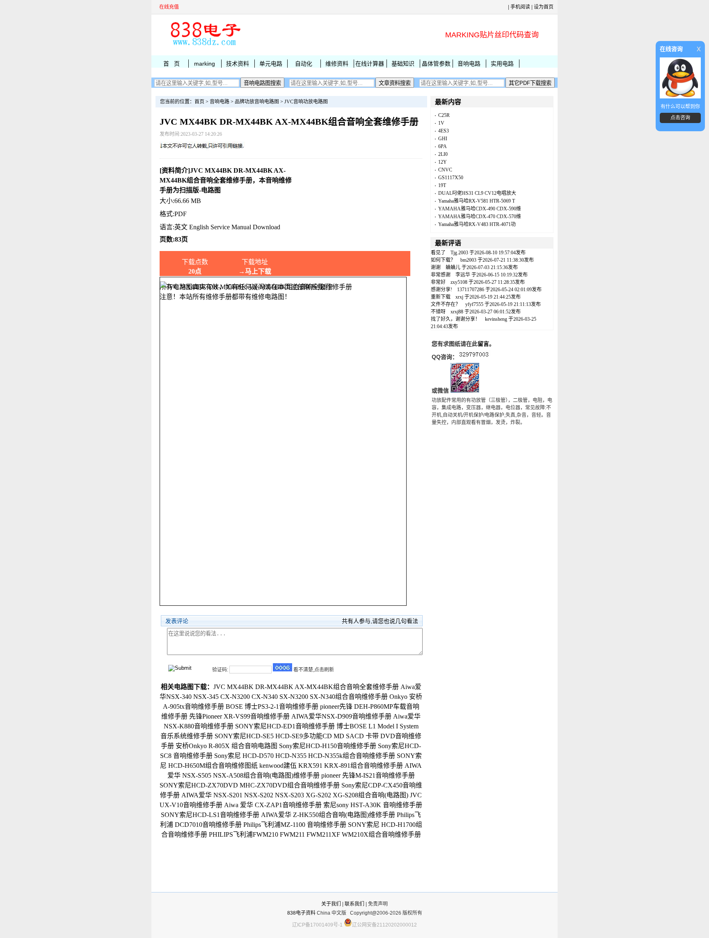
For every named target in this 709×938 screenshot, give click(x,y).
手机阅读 (520, 7)
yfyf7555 (474, 304)
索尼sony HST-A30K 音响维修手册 (372, 804)
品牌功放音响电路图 (257, 102)
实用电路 (502, 63)
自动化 (303, 63)
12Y (442, 162)
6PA (442, 146)
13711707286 (470, 289)
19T (442, 185)
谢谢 (436, 267)
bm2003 (468, 260)
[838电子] (205, 45)
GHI (442, 138)
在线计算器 (369, 63)
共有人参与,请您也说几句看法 (380, 621)
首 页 (171, 63)
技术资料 (237, 63)
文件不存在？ (445, 304)
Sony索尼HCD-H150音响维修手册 (327, 745)
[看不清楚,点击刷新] (282, 667)
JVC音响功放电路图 (306, 102)
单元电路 (270, 63)
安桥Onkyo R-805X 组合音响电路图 (226, 745)
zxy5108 (459, 282)
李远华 (462, 275)
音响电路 (468, 63)
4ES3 (443, 131)
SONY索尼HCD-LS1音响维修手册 (210, 814)
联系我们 (354, 904)
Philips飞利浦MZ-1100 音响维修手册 (294, 824)
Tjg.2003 (459, 253)
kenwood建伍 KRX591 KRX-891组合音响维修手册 (331, 765)
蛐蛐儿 (453, 267)
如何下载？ (443, 260)
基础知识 (402, 63)
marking (204, 63)
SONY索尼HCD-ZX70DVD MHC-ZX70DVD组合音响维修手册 (250, 785)
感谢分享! (441, 289)
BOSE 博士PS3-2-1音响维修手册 (272, 706)
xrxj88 (457, 312)
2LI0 (443, 154)
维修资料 (336, 63)
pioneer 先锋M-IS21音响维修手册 (368, 775)
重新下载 (441, 297)
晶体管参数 (436, 63)
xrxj (459, 297)
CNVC (445, 170)
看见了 (438, 253)
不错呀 (438, 312)
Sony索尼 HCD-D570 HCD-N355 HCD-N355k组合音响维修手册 (304, 755)
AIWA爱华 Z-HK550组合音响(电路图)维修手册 (328, 814)
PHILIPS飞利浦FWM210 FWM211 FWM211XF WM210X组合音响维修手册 (315, 834)
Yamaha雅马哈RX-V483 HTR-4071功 (477, 224)
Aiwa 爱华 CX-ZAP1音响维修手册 (273, 804)
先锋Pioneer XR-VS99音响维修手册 (239, 716)
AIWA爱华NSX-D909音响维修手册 (341, 716)
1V (441, 123)
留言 (483, 343)
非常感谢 (441, 275)
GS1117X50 (450, 177)
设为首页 (543, 7)
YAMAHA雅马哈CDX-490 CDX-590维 (479, 209)
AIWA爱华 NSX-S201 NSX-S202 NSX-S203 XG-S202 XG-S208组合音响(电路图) (294, 795)
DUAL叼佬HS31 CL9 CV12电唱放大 (477, 193)
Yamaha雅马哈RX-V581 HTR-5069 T (476, 201)
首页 (199, 102)
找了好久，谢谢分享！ (455, 319)
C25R (444, 115)
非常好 (438, 282)
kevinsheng (496, 319)
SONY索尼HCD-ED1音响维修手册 (285, 726)
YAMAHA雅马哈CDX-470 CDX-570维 (479, 216)
